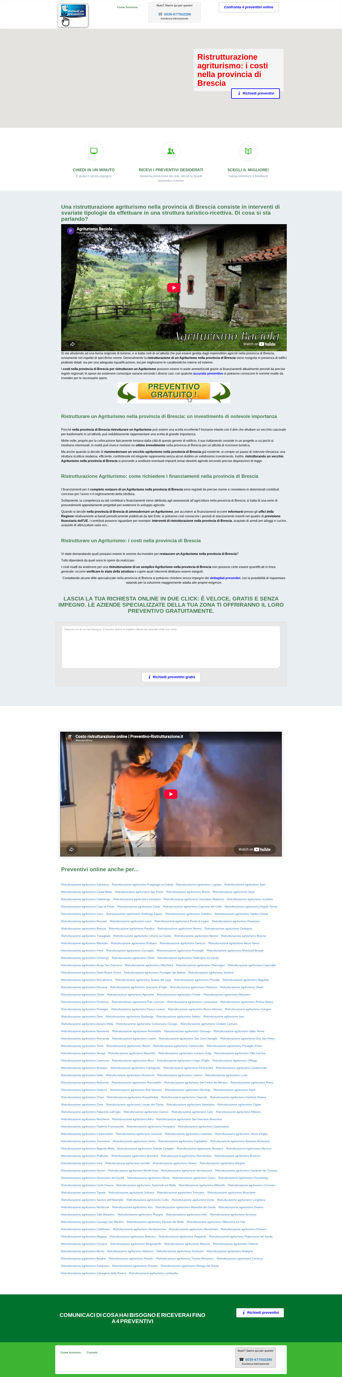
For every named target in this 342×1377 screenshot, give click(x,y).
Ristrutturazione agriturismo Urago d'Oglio (183, 1060)
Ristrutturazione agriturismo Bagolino (246, 979)
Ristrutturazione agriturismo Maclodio (84, 943)
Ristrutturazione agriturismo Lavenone (85, 1060)
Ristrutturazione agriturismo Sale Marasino (88, 1214)
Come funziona (127, 7)
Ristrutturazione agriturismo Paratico (132, 928)
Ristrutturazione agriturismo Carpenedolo (87, 1133)
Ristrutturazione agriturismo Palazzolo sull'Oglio (91, 1111)
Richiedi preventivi (258, 93)
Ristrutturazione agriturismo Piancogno (200, 965)
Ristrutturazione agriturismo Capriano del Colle (192, 906)
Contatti (92, 1352)
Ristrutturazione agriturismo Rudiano (134, 943)
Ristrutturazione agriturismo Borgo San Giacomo (91, 965)
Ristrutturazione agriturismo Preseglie (180, 950)
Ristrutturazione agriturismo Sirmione (233, 1214)
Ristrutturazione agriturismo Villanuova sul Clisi (216, 1221)
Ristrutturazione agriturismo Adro (132, 1119)
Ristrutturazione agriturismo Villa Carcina (239, 1053)
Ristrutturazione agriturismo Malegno (230, 1251)
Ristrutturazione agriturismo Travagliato (85, 935)
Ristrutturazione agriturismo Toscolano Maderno (194, 899)
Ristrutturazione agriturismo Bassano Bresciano (240, 1141)
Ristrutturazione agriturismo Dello (82, 1075)
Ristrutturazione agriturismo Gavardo (139, 1133)
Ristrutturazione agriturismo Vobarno (84, 1089)
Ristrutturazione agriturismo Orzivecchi (130, 1075)
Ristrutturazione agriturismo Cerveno (240, 1258)
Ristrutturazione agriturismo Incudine (250, 899)
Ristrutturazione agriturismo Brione (188, 891)
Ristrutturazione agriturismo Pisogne (140, 1214)
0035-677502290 (177, 14)
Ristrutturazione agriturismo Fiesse (179, 994)
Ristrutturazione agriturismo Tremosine (85, 1141)
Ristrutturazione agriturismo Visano (175, 1163)
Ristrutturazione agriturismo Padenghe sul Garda (188, 957)
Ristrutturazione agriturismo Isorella (127, 1163)
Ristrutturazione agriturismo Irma (81, 1163)
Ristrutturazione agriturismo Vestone (211, 972)
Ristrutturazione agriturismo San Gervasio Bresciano (189, 1119)
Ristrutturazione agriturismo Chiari (82, 1097)
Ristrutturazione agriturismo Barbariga (129, 1016)
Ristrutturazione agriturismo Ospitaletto (182, 1141)
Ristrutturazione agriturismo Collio (147, 1199)
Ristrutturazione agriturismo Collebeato (85, 1229)
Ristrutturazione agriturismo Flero (82, 950)
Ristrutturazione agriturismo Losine (134, 1038)
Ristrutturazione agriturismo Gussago (187, 1031)
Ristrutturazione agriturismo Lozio (226, 1075)
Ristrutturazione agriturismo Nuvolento (85, 1031)
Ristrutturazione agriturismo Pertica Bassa (246, 1001)
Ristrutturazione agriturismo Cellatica (188, 913)
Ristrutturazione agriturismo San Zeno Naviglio (188, 1038)
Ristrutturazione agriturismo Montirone (85, 1207)
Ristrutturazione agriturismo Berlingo (188, 1089)
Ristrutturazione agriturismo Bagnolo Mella (87, 1148)
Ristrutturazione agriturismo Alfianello (202, 1185)
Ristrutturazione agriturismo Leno (131, 921)
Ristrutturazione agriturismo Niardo (128, 1045)
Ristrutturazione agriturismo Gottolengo (85, 899)
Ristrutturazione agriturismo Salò (244, 884)
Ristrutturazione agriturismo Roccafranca (86, 979)
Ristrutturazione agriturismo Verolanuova (186, 1170)
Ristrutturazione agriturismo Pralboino (84, 1155)
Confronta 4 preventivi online (248, 7)
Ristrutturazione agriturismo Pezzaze (84, 987)
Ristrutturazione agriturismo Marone (248, 1148)
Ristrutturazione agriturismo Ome (82, 1016)
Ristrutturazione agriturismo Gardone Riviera (238, 1097)
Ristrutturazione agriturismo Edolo (133, 957)
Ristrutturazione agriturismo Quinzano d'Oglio (138, 987)
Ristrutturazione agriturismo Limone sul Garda (142, 935)
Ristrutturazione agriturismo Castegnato (136, 1067)
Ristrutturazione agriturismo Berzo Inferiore (195, 1009)
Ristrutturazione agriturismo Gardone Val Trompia (246, 1170)
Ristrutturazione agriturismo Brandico (84, 1067)
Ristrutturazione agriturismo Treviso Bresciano (185, 1258)
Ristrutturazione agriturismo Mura (133, 1060)
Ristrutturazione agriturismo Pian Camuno (138, 1001)
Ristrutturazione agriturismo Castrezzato (178, 1045)
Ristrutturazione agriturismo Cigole (239, 1104)
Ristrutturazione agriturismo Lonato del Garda (134, 1104)
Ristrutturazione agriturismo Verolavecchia (139, 1229)
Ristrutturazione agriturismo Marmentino (186, 1155)
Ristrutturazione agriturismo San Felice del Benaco (196, 1082)
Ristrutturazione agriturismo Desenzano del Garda (92, 1177)
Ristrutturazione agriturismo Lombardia (153, 1273)
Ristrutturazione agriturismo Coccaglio (130, 950)
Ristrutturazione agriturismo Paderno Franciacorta (92, 1126)
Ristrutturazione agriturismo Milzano (238, 1111)
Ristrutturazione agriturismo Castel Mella (86, 891)
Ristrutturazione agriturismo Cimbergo (85, 957)
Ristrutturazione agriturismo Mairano (187, 1243)
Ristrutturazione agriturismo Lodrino (179, 1075)
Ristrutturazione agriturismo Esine (193, 1199)
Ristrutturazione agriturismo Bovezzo (238, 1155)
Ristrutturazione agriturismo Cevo (82, 913)
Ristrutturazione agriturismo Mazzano (227, 994)
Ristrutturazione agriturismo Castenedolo (203, 1126)
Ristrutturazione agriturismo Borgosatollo (135, 1243)
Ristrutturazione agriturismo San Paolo (139, 891)
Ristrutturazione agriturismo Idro (132, 1207)
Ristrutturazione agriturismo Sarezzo (182, 943)
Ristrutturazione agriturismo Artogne (222, 1163)
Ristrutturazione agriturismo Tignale (83, 1192)
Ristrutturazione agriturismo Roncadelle (136, 1082)
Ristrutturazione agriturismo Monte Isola (133, 1170)
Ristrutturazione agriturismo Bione (148, 1177)
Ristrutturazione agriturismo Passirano (236, 921)
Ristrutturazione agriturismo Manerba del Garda (186, 1207)
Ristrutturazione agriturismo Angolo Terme (251, 906)
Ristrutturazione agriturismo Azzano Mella (87, 1023)
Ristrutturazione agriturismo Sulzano (131, 1192)
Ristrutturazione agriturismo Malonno (130, 1251)
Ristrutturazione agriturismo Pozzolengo (243, 1177)
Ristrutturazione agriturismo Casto (138, 906)
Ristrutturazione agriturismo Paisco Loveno (138, 1009)
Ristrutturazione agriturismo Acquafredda (132, 1097)
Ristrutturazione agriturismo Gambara (137, 899)
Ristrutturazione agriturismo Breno (252, 1082)
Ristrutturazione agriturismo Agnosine (130, 994)
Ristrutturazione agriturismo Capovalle (252, 965)
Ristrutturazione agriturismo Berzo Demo (233, 943)
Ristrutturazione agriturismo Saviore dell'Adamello (92, 1199)
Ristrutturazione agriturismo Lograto (198, 884)
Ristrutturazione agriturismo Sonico (83, 1170)
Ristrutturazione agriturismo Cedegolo (228, 928)
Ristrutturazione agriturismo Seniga (83, 1053)
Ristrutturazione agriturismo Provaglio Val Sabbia (154, 972)
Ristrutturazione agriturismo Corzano (84, 1243)
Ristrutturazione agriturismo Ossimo (240, 1207)
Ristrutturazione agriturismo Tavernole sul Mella (146, 1185)
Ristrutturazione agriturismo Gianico (146, 1111)
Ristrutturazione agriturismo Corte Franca (87, 1185)
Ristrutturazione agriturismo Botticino (133, 1236)
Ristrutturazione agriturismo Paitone (235, 1243)
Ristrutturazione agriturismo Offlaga (235, 1060)
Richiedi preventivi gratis (174, 677)
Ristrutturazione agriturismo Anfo (186, 1214)
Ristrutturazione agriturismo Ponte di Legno (182, 921)
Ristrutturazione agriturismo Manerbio (132, 1053)
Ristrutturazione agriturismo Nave (235, 1089)
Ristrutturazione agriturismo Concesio (251, 1185)
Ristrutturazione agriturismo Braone (243, 935)
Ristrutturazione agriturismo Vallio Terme (239, 1031)
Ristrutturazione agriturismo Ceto (192, 1111)
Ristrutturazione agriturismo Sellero (178, 1016)
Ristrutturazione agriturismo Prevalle (197, 979)
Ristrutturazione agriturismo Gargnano (85, 1265)
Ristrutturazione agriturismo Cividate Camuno (209, 1023)
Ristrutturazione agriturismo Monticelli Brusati (235, 950)
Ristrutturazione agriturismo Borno (82, 1251)
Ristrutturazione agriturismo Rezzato (84, 921)
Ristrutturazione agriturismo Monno (180, 928)
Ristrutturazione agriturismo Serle (234, 891)
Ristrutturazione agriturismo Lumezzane (192, 1001)
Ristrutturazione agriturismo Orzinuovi (180, 1251)
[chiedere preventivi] (174, 392)
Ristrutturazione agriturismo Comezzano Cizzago (147, 1023)
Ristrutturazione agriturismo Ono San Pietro (247, 1038)
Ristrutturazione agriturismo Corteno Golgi (185, 1053)
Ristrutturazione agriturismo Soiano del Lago (143, 979)
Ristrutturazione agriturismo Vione (134, 1141)
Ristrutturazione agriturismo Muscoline (231, 1192)
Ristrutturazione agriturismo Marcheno (85, 1119)
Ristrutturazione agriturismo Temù (82, 1045)
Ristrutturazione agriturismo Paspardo (182, 1236)
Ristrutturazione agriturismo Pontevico (85, 1001)
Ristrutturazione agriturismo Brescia (83, 928)
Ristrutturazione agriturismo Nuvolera (134, 1155)
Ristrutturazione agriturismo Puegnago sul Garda (142, 884)
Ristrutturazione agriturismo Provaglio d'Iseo (234, 1045)
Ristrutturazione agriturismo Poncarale (85, 1038)
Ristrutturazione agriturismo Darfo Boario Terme (91, 972)
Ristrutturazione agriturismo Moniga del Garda (190, 1265)
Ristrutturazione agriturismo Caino (194, 1177)
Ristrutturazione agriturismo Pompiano (151, 1126)
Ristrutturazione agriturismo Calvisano (85, 884)
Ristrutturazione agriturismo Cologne (248, 1009)
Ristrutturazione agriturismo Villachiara (149, 965)
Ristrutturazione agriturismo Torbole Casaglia (145, 1148)
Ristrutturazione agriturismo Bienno (196, 935)
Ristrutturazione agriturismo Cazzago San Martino (92, 1221)
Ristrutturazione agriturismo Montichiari (193, 1229)
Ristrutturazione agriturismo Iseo (223, 1016)
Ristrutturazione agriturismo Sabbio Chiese (241, 913)
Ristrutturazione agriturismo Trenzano (180, 1192)
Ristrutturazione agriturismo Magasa (84, 1236)
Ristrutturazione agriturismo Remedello (136, 1031)
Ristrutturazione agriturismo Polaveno (193, 987)
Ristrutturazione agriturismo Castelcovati (241, 1067)
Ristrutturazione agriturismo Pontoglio (84, 1009)
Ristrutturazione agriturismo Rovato (131, 1258)
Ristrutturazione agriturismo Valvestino (190, 1104)
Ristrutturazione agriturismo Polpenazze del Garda (241, 1236)
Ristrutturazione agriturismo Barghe (83, 1258)
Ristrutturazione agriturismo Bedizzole (85, 1082)
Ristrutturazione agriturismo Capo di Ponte (87, 906)
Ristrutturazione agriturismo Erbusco (244, 1229)
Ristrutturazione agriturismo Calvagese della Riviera (93, 1273)
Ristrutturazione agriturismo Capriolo (184, 1097)
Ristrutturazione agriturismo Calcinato (188, 1133)
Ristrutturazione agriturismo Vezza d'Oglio (241, 1133)
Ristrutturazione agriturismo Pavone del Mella (155, 1221)
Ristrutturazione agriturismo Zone (82, 1104)
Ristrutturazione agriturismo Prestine (135, 1265)
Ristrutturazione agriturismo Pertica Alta (188, 1067)
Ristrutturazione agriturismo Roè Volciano (136, 1089)
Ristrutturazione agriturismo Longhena (241, 1199)
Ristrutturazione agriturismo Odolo (82, 994)
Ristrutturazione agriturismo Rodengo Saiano (134, 913)
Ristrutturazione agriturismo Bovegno (200, 1148)
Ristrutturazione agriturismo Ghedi (241, 987)
